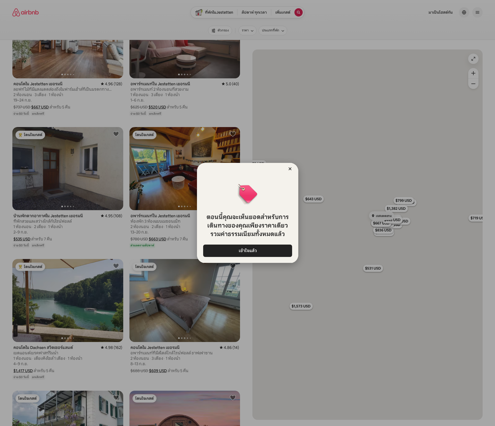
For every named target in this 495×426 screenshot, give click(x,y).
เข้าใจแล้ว (247, 250)
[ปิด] (290, 169)
